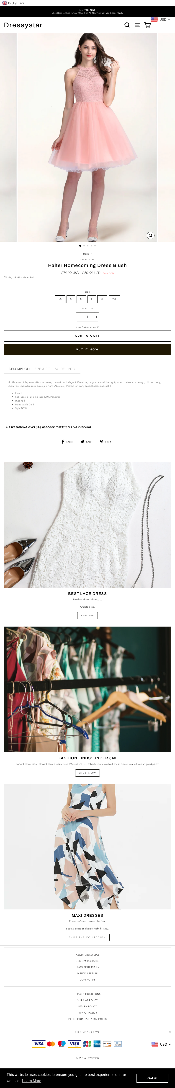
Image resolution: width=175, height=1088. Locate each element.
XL (102, 299)
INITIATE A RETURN (87, 973)
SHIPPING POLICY (87, 1000)
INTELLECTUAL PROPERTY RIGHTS (87, 1019)
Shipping (8, 277)
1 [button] (80, 246)
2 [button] (84, 246)
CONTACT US (87, 979)
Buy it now (87, 349)
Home (86, 254)
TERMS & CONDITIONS (87, 994)
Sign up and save (87, 1032)
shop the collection (87, 937)
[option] (87, 12)
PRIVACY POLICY (87, 1012)
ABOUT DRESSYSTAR (87, 955)
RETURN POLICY (87, 1006)
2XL (114, 299)
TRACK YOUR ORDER (87, 967)
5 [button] (95, 246)
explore (87, 615)
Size (87, 292)
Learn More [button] (31, 1081)
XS (60, 299)
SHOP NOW (87, 773)
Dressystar (23, 25)
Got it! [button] (152, 1078)
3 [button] (88, 246)
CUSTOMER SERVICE (87, 961)
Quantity (87, 308)
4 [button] (92, 246)
